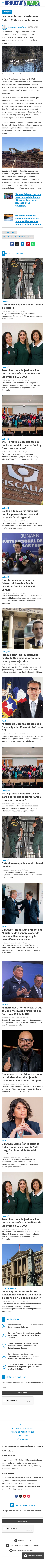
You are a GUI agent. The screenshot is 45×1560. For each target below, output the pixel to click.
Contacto (22, 1424)
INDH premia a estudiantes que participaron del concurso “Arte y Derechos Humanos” (21, 445)
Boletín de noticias (14, 1377)
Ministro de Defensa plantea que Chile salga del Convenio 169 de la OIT (22, 727)
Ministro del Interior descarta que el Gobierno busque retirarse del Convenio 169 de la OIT (22, 1011)
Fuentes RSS (22, 1436)
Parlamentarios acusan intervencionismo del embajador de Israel (25, 1326)
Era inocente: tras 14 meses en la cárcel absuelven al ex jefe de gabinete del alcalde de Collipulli (22, 1077)
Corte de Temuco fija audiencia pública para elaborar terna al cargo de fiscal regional (20, 514)
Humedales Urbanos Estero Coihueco (18, 237)
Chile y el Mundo (9, 1288)
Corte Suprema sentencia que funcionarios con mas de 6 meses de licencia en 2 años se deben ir (21, 1295)
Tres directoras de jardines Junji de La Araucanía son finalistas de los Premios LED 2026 (21, 373)
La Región (7, 11)
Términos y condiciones (22, 1432)
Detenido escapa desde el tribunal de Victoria (22, 306)
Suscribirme (22, 1393)
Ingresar (23, 1439)
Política (5, 721)
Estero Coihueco (10, 233)
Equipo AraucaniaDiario (17, 27)
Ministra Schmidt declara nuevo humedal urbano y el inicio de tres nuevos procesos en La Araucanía (28, 200)
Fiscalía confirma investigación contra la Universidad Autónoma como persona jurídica (21, 658)
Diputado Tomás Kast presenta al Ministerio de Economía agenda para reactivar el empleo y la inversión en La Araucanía (22, 934)
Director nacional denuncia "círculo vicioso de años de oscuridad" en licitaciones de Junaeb (19, 584)
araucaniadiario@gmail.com (24, 1550)
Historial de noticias (22, 1428)
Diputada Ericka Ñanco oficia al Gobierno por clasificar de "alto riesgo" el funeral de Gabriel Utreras (20, 1148)
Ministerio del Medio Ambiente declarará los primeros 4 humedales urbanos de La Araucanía (28, 220)
